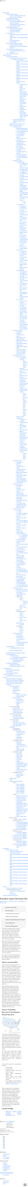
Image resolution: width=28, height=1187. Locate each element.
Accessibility (6, 1158)
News (2, 6)
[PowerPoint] (4, 1139)
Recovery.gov (6, 1167)
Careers (3, 9)
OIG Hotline (5, 1182)
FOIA (4, 1183)
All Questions (6, 1174)
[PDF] (4, 1136)
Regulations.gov (6, 1169)
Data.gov (5, 1170)
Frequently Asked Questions (6, 1172)
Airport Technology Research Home (9, 3)
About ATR (20, 3)
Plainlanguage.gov (7, 1166)
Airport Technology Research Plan (12, 6)
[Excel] (4, 1147)
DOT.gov (5, 1163)
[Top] (25, 1184)
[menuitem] (15, 33)
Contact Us (23, 6)
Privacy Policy (6, 1157)
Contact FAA (6, 1180)
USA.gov (5, 1164)
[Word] (4, 1144)
